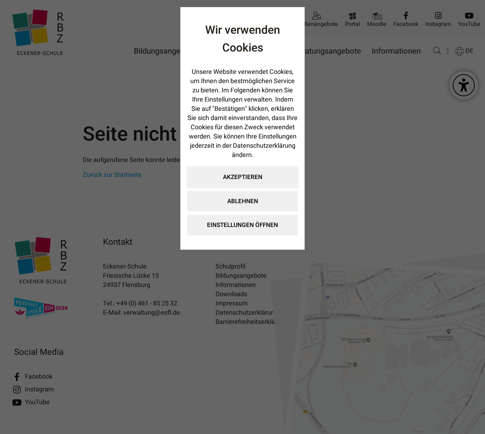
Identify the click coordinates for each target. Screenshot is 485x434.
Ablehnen (242, 201)
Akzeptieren (242, 177)
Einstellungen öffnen (242, 225)
